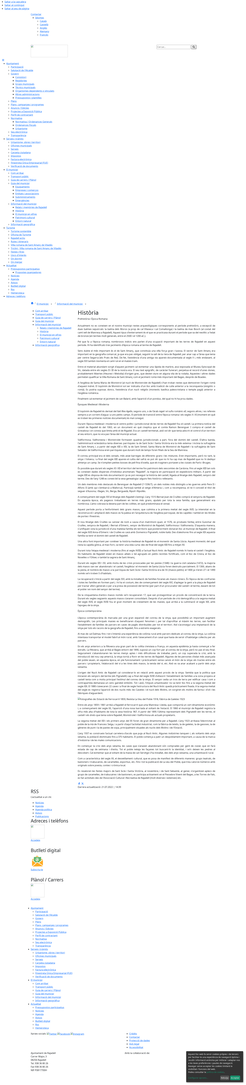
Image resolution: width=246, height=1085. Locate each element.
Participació (41, 911)
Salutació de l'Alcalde (46, 915)
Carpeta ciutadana (45, 962)
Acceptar (235, 1077)
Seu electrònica (43, 942)
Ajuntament (37, 908)
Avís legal (134, 1043)
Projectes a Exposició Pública (50, 932)
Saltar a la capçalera (15, 1)
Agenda (39, 806)
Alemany (44, 31)
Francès (44, 34)
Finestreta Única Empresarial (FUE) (53, 973)
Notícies (39, 802)
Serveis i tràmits (39, 949)
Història (44, 331)
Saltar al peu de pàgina (17, 8)
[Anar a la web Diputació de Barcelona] (170, 1069)
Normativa (41, 938)
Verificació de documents (49, 976)
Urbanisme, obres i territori (50, 952)
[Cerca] (193, 47)
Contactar (36, 14)
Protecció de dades (139, 1040)
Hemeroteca (42, 1028)
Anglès (43, 28)
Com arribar (41, 310)
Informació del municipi (70, 303)
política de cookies (215, 1072)
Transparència (43, 945)
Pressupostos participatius (49, 1007)
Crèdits (133, 1033)
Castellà (44, 24)
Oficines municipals (45, 956)
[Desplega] (51, 304)
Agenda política (43, 809)
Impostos (40, 966)
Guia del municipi (44, 321)
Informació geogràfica (47, 345)
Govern (39, 918)
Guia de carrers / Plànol (48, 317)
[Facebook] (64, 1033)
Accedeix (35, 840)
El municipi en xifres (50, 334)
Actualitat (36, 1004)
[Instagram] (77, 1033)
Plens (38, 921)
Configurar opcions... (198, 1077)
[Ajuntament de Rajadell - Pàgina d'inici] (49, 50)
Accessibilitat (136, 1047)
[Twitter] (52, 1033)
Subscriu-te (37, 869)
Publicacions (42, 816)
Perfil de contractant (46, 935)
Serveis (39, 959)
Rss (37, 1024)
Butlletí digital (42, 1021)
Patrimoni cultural (49, 338)
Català (43, 21)
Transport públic (44, 314)
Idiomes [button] (39, 17)
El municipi (43, 303)
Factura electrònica (45, 969)
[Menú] (3, 60)
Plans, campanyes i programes (51, 925)
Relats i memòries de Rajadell (55, 328)
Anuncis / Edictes (44, 928)
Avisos (38, 813)
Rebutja (224, 1077)
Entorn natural (48, 341)
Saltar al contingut (14, 5)
